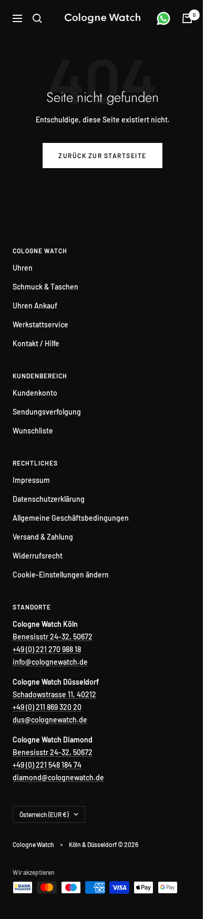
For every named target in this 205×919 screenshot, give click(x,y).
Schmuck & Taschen (45, 286)
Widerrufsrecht (38, 555)
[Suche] (37, 18)
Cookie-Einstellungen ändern (61, 574)
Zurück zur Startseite (102, 155)
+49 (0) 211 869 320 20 (47, 707)
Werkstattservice (40, 324)
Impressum (31, 480)
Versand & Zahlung (43, 536)
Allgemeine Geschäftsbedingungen (71, 517)
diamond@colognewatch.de (58, 777)
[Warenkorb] (187, 18)
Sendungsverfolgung (47, 411)
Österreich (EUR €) (43, 814)
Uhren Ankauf (35, 305)
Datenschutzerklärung (49, 498)
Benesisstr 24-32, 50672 (53, 636)
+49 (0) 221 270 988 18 (47, 649)
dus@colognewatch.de (50, 719)
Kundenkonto (35, 392)
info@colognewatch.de (50, 661)
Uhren (23, 267)
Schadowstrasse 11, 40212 (54, 694)
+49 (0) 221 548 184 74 (47, 764)
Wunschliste (33, 430)
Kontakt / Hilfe (36, 343)
